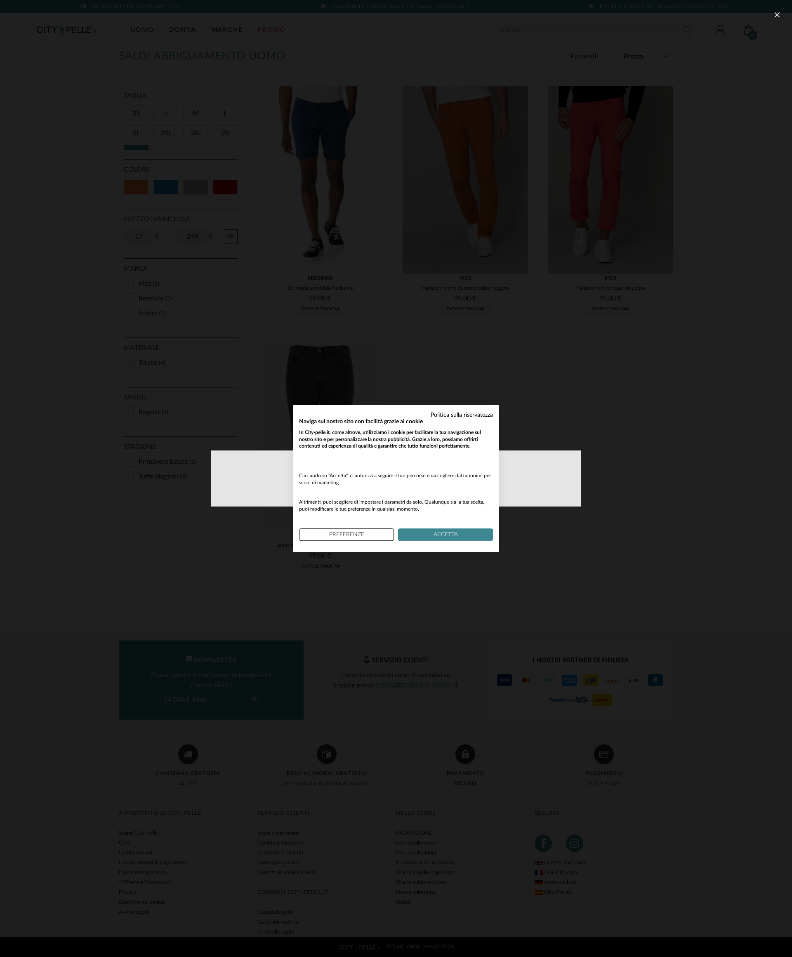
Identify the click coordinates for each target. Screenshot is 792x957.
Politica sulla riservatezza (462, 415)
